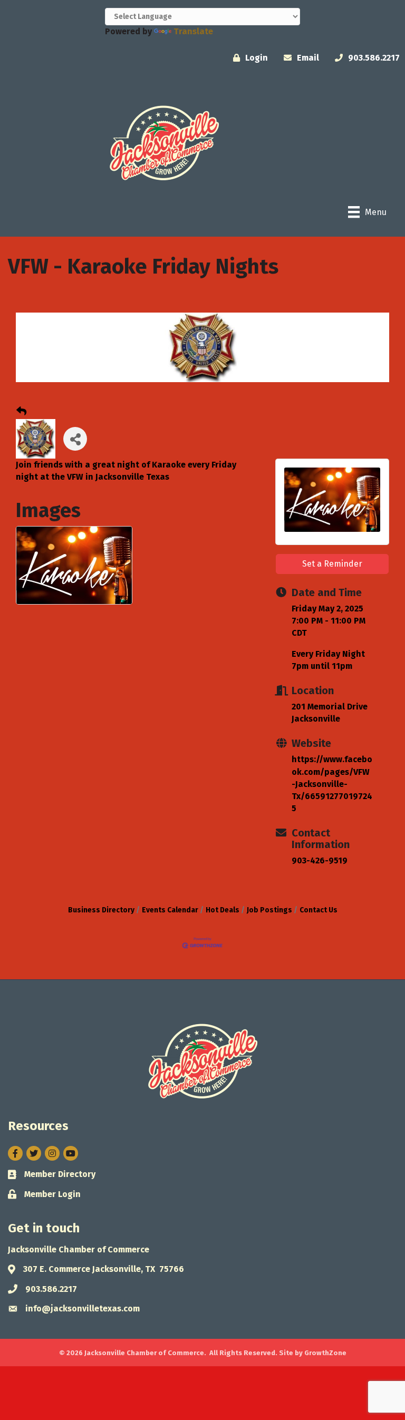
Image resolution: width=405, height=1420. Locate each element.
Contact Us (319, 910)
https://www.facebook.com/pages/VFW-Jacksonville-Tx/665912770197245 (332, 783)
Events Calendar (170, 910)
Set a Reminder (332, 564)
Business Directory (101, 910)
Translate (193, 31)
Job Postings (269, 910)
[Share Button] (75, 439)
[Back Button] (21, 411)
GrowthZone (325, 1353)
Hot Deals (222, 910)
